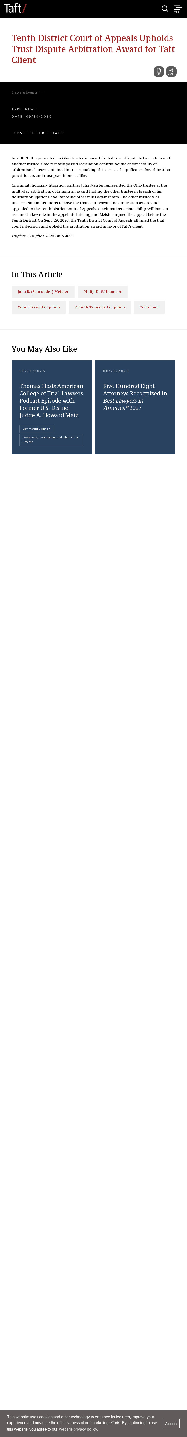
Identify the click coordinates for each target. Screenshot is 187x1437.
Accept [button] (171, 1424)
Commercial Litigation (39, 307)
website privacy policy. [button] (78, 1429)
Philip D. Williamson (103, 292)
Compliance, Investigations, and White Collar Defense (50, 440)
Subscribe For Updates (38, 133)
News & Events (24, 93)
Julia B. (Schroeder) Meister (43, 292)
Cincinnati (149, 307)
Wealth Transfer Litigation (100, 307)
